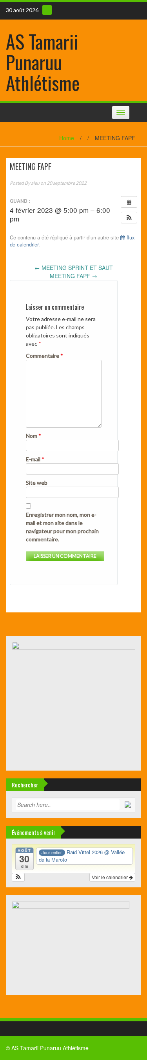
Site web (36, 482)
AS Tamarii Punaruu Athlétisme (43, 61)
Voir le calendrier (110, 877)
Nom (33, 435)
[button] (129, 217)
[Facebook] (47, 10)
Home (66, 138)
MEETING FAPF (73, 276)
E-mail (35, 459)
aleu (35, 183)
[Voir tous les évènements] (129, 202)
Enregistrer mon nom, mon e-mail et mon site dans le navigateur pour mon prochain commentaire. (62, 526)
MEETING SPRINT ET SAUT (73, 267)
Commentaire (44, 355)
